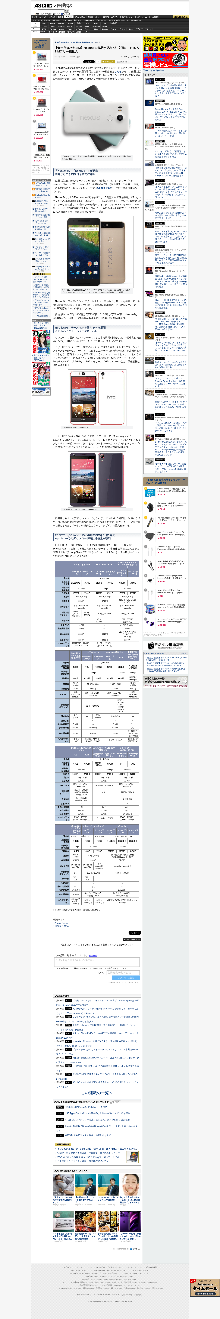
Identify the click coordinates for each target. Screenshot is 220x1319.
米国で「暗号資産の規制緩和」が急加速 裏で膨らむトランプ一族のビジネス (96, 1153)
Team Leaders (105, 1282)
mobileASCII (118, 1285)
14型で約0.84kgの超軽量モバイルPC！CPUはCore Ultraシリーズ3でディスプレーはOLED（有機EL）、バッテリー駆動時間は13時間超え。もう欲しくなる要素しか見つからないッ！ (171, 448)
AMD (52, 26)
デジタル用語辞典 (106, 1285)
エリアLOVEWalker (74, 1288)
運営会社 (115, 1295)
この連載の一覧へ (97, 1093)
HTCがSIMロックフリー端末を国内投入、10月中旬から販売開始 (97, 1119)
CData (96, 29)
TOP (64, 1267)
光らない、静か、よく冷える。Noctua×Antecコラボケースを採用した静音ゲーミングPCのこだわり (170, 382)
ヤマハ (122, 29)
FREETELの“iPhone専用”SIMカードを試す (86, 1107)
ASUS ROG (61, 26)
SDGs (111, 20)
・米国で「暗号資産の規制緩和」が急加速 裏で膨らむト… (41, 287)
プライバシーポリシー (101, 1295)
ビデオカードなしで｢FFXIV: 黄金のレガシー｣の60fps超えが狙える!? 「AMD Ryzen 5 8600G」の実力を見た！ (170, 467)
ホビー (98, 17)
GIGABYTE (70, 26)
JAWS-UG (80, 1273)
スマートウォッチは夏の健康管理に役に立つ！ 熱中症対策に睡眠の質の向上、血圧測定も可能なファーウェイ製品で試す (171, 259)
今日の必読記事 (83, 1285)
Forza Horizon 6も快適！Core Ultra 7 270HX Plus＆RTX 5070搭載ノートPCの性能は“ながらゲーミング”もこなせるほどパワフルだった (171, 114)
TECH (60, 17)
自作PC (106, 17)
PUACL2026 (125, 20)
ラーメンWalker (61, 1288)
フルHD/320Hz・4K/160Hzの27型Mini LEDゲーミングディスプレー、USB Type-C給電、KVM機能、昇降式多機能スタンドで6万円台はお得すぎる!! (171, 324)
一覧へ (183, 653)
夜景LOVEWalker (116, 1288)
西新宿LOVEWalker (102, 1288)
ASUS (96, 23)
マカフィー (44, 32)
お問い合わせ (126, 1295)
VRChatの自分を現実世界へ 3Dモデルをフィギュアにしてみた (89, 1157)
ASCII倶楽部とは (44, 316)
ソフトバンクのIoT (139, 29)
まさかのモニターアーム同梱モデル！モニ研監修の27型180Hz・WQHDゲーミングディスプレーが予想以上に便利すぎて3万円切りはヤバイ (171, 192)
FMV (44, 23)
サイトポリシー (83, 1295)
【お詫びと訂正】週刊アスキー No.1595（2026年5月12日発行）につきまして (166, 659)
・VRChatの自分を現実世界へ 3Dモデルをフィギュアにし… (41, 295)
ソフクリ (148, 29)
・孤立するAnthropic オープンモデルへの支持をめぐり (41, 310)
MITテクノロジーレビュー (132, 1285)
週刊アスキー (77, 20)
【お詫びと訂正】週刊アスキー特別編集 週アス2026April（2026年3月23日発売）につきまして (165, 664)
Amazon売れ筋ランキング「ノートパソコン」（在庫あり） (40, 43)
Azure (70, 29)
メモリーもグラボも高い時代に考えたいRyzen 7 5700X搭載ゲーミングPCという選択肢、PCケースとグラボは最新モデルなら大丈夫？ (171, 90)
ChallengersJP (136, 20)
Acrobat (53, 29)
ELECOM (44, 26)
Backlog (105, 29)
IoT (45, 17)
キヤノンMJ (53, 32)
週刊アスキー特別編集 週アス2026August (41, 357)
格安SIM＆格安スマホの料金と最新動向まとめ (75, 42)
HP (105, 23)
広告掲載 (138, 1295)
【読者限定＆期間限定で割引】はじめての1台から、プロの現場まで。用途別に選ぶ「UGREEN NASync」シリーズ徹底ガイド (171, 172)
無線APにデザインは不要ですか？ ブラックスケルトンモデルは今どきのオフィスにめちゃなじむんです (172, 405)
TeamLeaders (89, 20)
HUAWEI (87, 26)
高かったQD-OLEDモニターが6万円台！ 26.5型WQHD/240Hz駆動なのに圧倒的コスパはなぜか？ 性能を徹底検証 (171, 304)
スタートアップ (134, 17)
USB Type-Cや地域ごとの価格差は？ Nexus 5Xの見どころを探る (97, 1113)
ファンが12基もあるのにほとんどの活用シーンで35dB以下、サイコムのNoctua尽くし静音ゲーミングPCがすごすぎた (171, 427)
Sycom (70, 23)
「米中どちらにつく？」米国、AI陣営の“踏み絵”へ (82, 1161)
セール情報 (153, 17)
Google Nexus (61, 923)
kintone (61, 29)
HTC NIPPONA (61, 926)
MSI (87, 23)
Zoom (131, 29)
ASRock (79, 26)
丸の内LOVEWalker (143, 1288)
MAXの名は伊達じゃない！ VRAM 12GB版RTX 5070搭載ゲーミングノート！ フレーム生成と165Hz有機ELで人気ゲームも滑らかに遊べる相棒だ (171, 281)
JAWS (44, 29)
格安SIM (47, 20)
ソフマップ (70, 32)
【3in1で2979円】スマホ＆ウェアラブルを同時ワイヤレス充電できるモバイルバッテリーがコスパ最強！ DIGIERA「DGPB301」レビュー (171, 347)
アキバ (118, 17)
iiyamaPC (61, 23)
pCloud (87, 32)
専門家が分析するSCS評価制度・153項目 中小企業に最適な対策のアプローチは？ (170, 215)
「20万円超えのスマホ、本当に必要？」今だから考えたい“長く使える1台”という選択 (171, 133)
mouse (52, 23)
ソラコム (79, 29)
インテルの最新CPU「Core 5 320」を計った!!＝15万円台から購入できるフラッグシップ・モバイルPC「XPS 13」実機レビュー (121, 1149)
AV (112, 17)
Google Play (104, 188)
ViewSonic (96, 26)
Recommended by (121, 1249)
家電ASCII (56, 20)
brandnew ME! (79, 32)
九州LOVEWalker (130, 1288)
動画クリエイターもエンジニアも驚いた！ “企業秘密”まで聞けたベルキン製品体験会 (171, 364)
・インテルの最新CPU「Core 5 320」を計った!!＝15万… (41, 279)
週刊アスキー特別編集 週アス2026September (41, 325)
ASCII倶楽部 (181, 17)
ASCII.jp (43, 5)
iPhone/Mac (80, 17)
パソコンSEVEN (79, 23)
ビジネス (52, 17)
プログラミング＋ (118, 1282)
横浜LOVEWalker (89, 1288)
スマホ (125, 17)
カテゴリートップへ (132, 939)
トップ (34, 17)
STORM (145, 1270)
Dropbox (87, 29)
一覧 (97, 62)
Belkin (105, 26)
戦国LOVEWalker (157, 1288)
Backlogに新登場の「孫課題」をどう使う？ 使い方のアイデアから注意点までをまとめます (171, 154)
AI (40, 17)
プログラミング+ (101, 20)
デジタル (63, 5)
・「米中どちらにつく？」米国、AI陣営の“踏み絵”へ (41, 302)
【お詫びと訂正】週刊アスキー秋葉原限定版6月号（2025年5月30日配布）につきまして (165, 670)
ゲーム (144, 17)
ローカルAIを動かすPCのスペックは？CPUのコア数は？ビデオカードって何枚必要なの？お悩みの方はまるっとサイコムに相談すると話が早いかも (171, 236)
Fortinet (113, 29)
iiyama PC (101, 1270)
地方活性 (117, 20)
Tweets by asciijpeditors (153, 70)
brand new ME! (122, 1276)
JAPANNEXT (61, 32)
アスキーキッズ (37, 20)
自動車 (90, 17)
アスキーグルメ (67, 20)
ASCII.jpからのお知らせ (154, 653)
